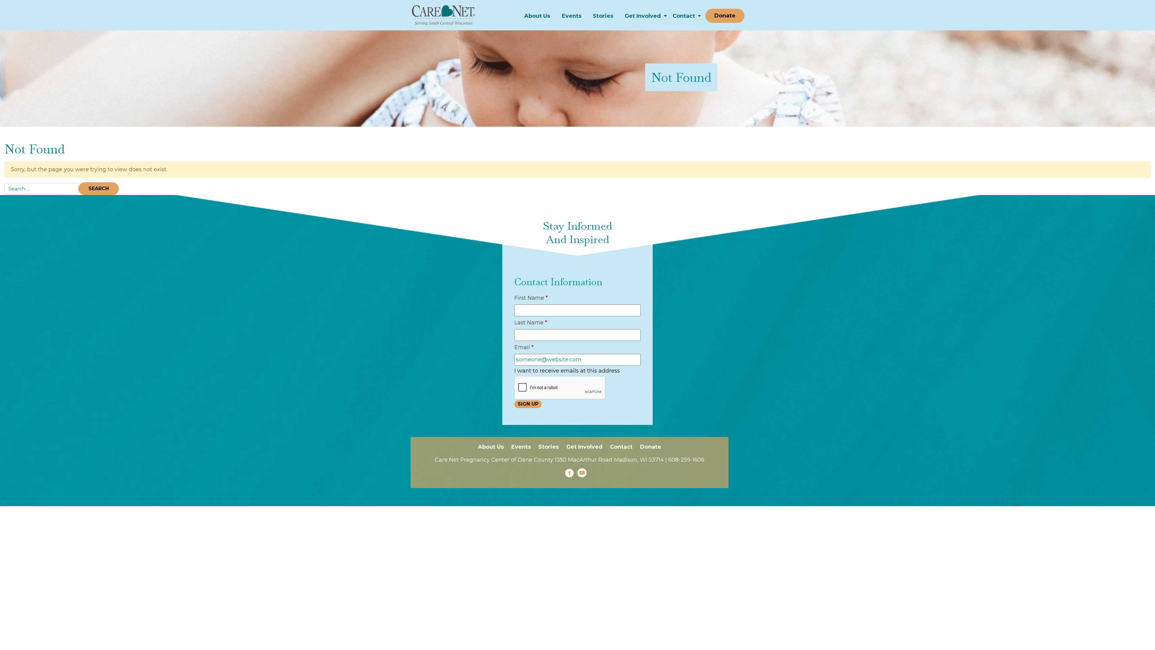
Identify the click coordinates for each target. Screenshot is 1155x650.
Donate (724, 15)
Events (571, 16)
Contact (684, 16)
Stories (603, 16)
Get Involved (643, 16)
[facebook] (569, 473)
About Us (537, 16)
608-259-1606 (686, 460)
